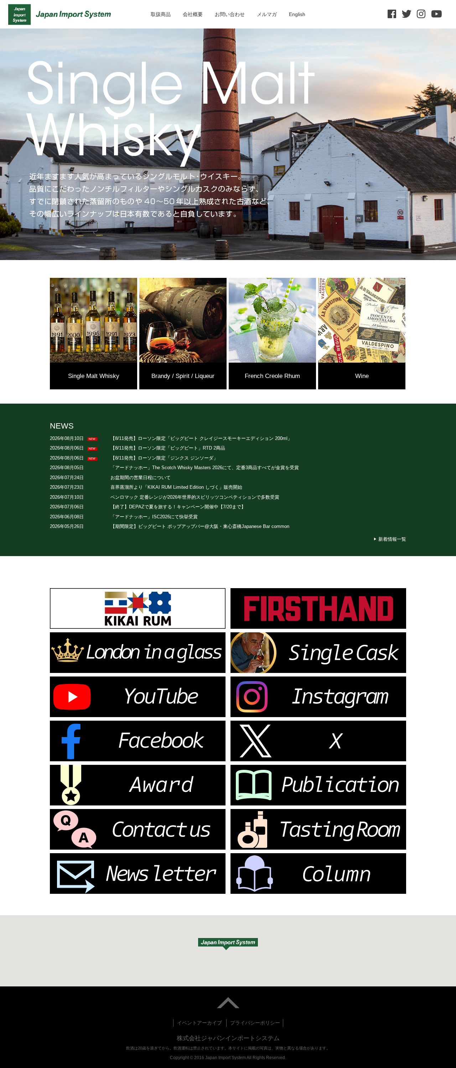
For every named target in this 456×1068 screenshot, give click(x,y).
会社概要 (193, 14)
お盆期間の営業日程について (140, 477)
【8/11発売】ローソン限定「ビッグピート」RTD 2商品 (167, 448)
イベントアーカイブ (199, 1023)
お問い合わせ (230, 14)
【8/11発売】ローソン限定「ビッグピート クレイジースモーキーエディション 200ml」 (201, 438)
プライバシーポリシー (255, 1023)
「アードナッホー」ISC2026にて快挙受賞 (154, 516)
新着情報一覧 (392, 539)
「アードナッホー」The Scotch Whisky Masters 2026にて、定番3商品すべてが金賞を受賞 (204, 467)
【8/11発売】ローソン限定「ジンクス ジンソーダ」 (164, 458)
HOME (61, 14)
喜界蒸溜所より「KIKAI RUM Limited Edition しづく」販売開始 (176, 487)
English (297, 14)
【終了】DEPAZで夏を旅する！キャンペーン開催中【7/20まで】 (178, 506)
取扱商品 (161, 14)
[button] (228, 944)
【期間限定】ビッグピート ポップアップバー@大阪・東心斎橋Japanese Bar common (199, 526)
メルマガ (267, 14)
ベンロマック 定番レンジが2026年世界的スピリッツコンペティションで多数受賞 (194, 497)
